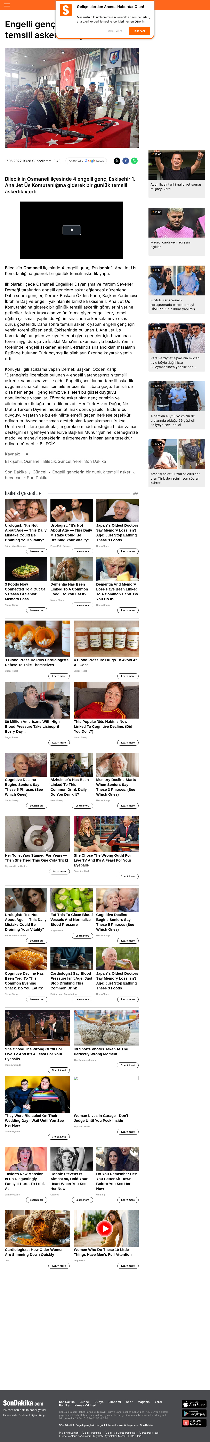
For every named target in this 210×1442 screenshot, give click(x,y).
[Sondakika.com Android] (194, 1413)
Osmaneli (32, 267)
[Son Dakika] (24, 1403)
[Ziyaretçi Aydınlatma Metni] (109, 1435)
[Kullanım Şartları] (69, 1432)
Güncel (85, 1402)
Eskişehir (101, 267)
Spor (129, 1402)
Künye (42, 1415)
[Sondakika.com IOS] (194, 1404)
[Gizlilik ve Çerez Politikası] (120, 1432)
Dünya (99, 1402)
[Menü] (7, 5)
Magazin (144, 1402)
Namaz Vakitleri (85, 1405)
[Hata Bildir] (135, 1435)
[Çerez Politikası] (149, 1432)
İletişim (33, 1415)
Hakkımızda (10, 1415)
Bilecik (11, 267)
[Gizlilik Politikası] (92, 1432)
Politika (64, 1405)
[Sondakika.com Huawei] (194, 1423)
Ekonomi (114, 1402)
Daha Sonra (114, 31)
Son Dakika (67, 1402)
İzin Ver (139, 31)
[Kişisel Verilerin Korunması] (75, 1435)
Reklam (23, 1415)
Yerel (158, 1402)
